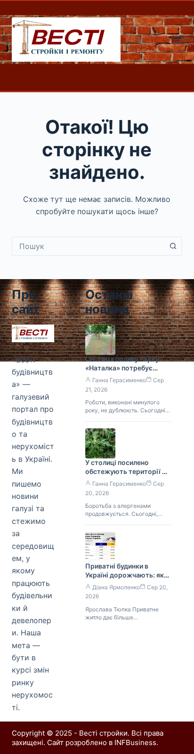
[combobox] (88, 246)
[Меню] (178, 39)
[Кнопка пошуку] (173, 246)
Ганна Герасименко (119, 380)
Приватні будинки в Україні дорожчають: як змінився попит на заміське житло (124, 579)
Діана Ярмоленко (116, 587)
